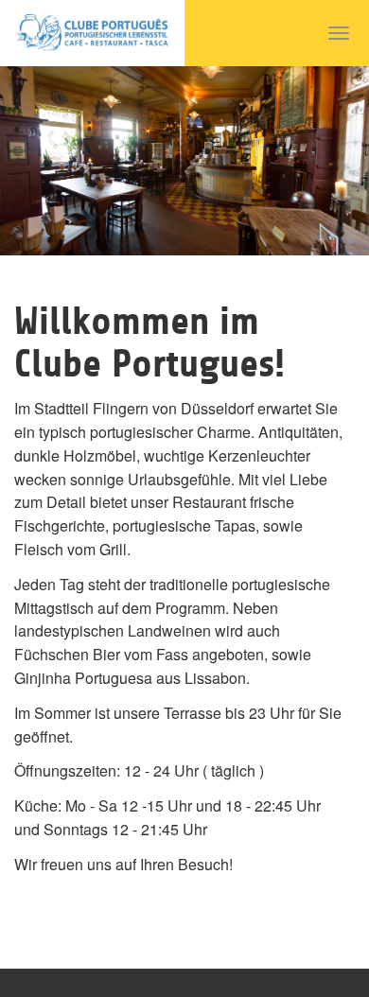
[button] (28, 160)
